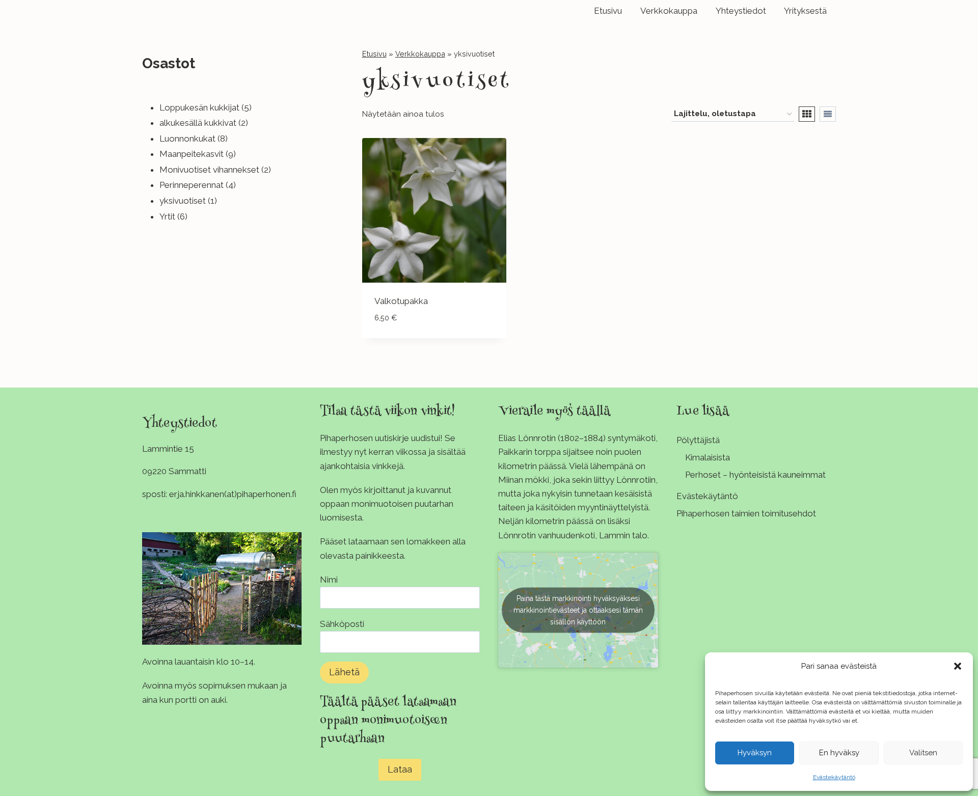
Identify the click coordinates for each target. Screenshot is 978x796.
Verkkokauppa (668, 11)
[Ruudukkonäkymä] (807, 114)
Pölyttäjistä (698, 440)
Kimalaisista (707, 457)
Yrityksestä (805, 11)
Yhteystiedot (741, 11)
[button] (958, 666)
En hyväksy (839, 752)
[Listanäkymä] (828, 114)
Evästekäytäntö (834, 777)
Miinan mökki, (524, 480)
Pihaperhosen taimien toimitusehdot (746, 513)
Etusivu (608, 11)
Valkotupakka (401, 301)
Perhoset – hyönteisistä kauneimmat (755, 475)
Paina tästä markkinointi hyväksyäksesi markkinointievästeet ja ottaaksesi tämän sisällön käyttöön (578, 609)
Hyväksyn (755, 752)
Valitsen (923, 752)
